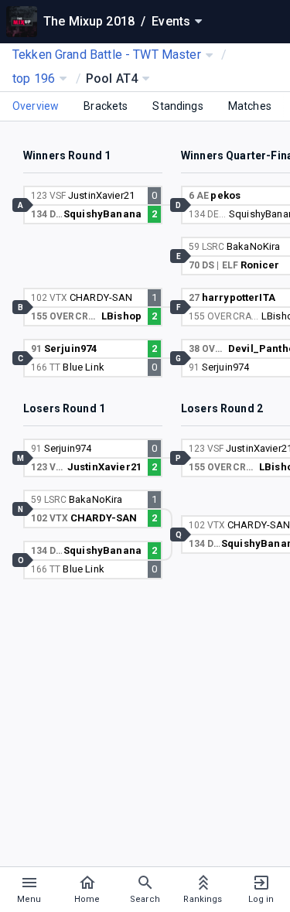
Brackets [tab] (106, 106)
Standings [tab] (177, 106)
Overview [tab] (35, 106)
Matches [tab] (249, 106)
